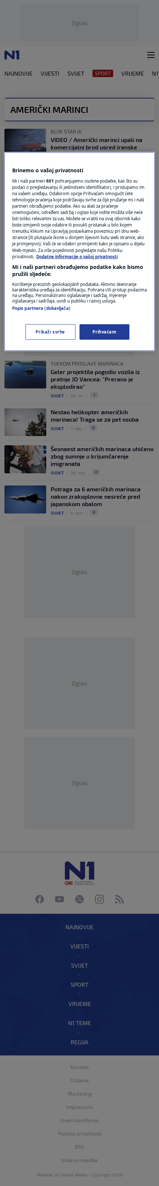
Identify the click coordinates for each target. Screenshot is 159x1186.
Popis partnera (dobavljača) (41, 308)
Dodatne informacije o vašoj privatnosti (77, 256)
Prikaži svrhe (50, 332)
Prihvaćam (104, 332)
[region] (79, 251)
